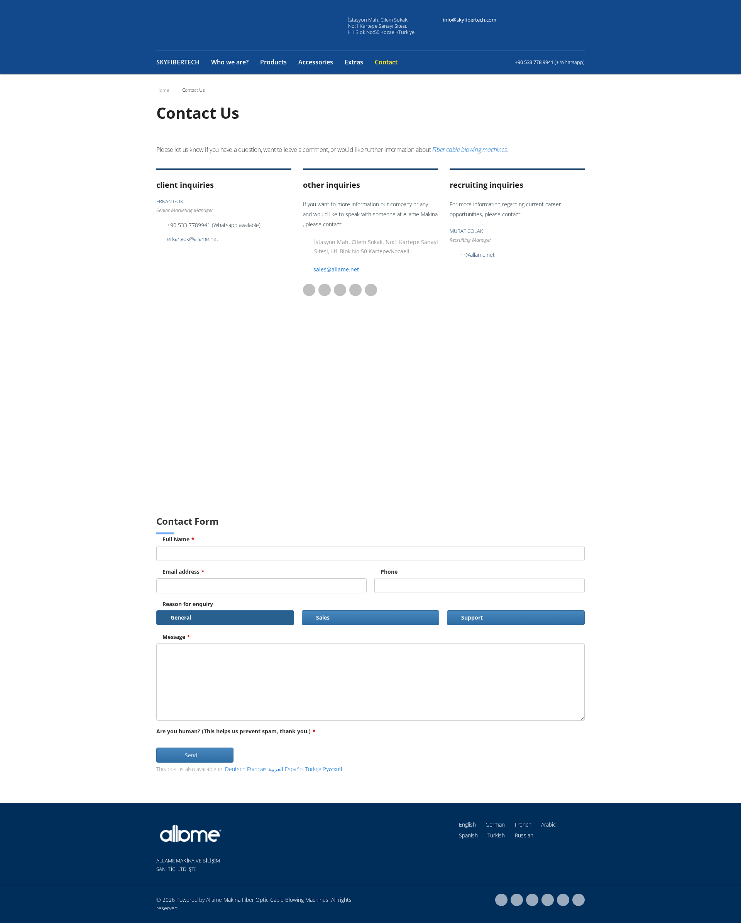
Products (273, 62)
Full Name (178, 539)
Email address (183, 571)
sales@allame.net (336, 269)
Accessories (315, 62)
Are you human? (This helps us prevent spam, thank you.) (235, 731)
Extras (354, 62)
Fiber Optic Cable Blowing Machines (285, 899)
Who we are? (230, 62)
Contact (386, 62)
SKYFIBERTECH (178, 62)
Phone (389, 571)
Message (176, 636)
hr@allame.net (477, 254)
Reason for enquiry (187, 604)
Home (162, 90)
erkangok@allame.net (192, 239)
